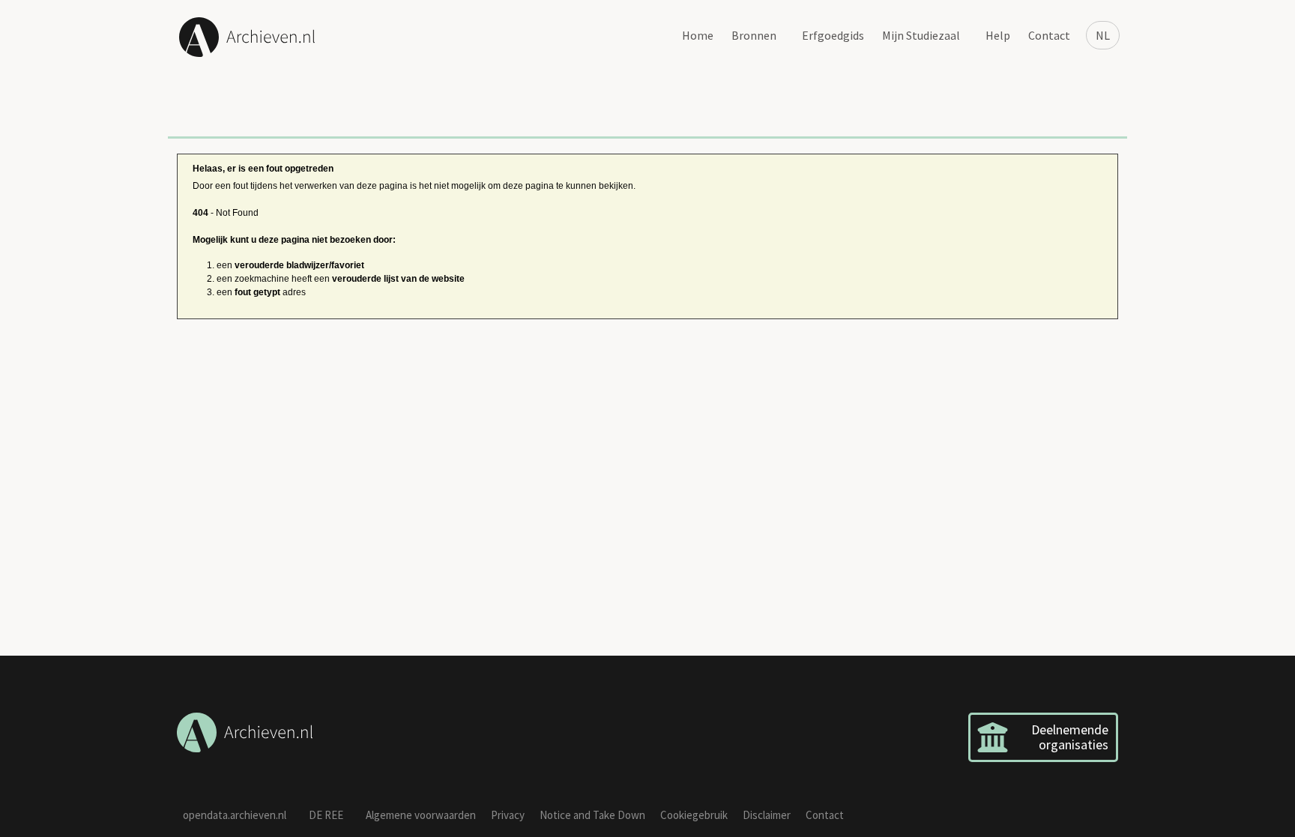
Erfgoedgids (833, 35)
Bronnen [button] (753, 35)
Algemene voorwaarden (421, 815)
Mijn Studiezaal (921, 35)
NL (1103, 35)
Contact (1049, 35)
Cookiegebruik (694, 815)
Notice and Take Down (592, 815)
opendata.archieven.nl (234, 815)
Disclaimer (767, 815)
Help (997, 35)
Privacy (508, 815)
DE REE (326, 815)
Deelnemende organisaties (1069, 737)
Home (697, 35)
